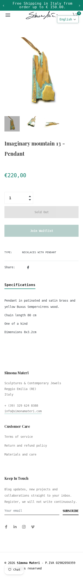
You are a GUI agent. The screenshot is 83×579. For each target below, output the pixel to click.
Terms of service (18, 436)
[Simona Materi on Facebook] (6, 526)
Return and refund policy (25, 445)
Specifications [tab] (19, 285)
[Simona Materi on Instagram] (24, 526)
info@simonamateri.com (23, 411)
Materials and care (20, 454)
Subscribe (71, 511)
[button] (67, 19)
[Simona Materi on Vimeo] (33, 526)
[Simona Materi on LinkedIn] (15, 526)
